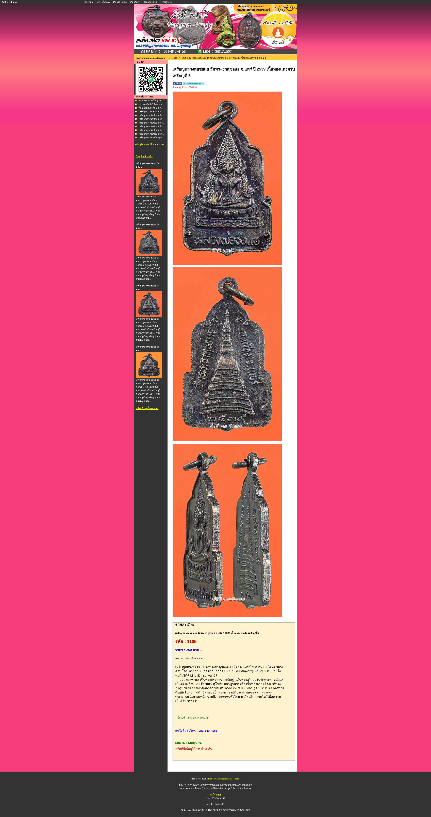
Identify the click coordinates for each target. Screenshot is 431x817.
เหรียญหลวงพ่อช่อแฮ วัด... (151, 111)
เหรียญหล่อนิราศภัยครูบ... (151, 137)
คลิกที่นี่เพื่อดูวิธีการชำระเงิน (193, 749)
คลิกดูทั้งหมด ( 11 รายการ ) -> (149, 144)
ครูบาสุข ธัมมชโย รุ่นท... (151, 100)
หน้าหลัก (88, 2)
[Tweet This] (193, 84)
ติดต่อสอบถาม (150, 2)
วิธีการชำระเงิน (120, 2)
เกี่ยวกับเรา (135, 2)
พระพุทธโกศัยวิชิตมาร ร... (151, 104)
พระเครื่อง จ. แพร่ (177, 58)
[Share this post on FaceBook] (177, 84)
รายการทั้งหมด (102, 2)
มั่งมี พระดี (184, 785)
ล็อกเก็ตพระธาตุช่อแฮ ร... (151, 108)
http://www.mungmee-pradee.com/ (224, 778)
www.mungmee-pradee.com (150, 58)
